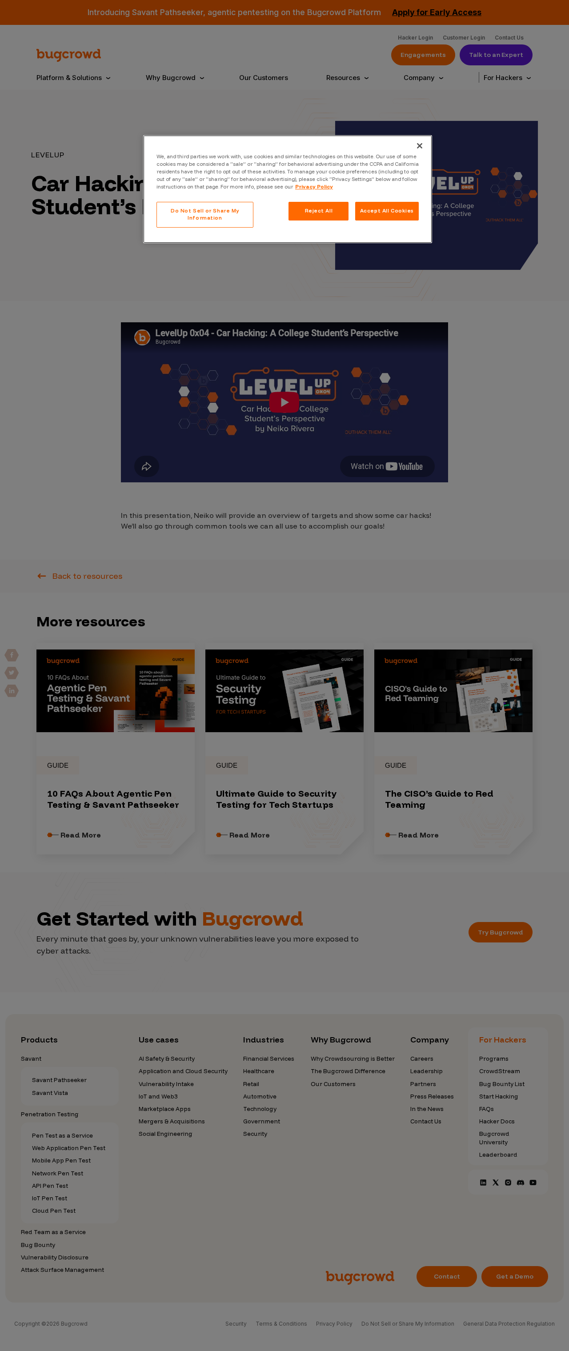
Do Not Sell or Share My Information (205, 214)
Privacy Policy (314, 187)
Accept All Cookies (387, 211)
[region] (287, 189)
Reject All (319, 211)
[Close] (419, 146)
